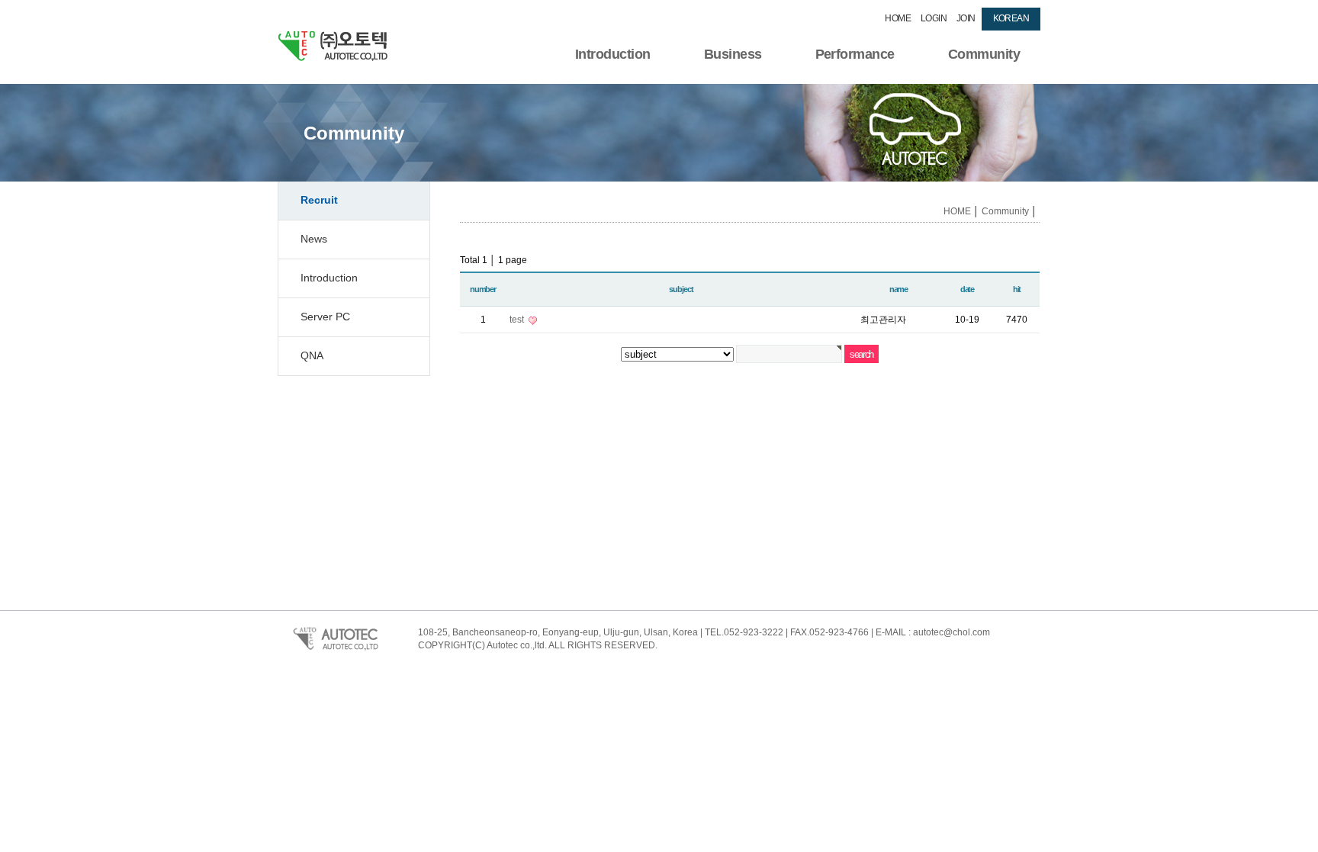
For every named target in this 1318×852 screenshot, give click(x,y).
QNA (312, 355)
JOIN (966, 18)
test (518, 319)
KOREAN (1011, 18)
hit (1017, 289)
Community (984, 54)
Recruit (319, 200)
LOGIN (934, 18)
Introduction (613, 54)
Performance (855, 54)
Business (733, 54)
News (314, 239)
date (967, 289)
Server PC (325, 316)
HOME (898, 18)
